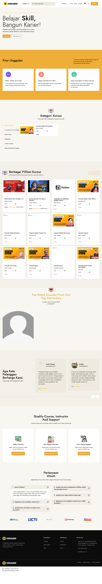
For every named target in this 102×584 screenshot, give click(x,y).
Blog (76, 3)
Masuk (94, 3)
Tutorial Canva (58, 266)
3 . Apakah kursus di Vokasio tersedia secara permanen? (26, 509)
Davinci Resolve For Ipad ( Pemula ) (37, 199)
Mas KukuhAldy (32, 268)
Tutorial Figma (33, 266)
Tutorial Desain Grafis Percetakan (85, 266)
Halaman (64, 3)
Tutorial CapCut (83, 233)
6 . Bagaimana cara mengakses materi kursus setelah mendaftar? (70, 502)
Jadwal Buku (10, 337)
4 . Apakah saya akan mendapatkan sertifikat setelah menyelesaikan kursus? (70, 488)
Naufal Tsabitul (33, 202)
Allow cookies (7, 573)
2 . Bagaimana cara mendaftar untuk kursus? (26, 502)
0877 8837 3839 (82, 548)
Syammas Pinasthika (58, 268)
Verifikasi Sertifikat (96, 562)
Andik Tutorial (8, 268)
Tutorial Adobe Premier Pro (37, 233)
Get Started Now (17, 453)
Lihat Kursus (16, 36)
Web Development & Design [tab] (12, 148)
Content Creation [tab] (9, 143)
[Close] (21, 568)
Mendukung (63, 545)
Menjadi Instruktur (86, 562)
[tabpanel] (59, 130)
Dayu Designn (7, 235)
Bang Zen (80, 269)
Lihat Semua (93, 173)
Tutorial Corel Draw (10, 266)
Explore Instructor (50, 453)
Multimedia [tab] (7, 139)
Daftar (5, 36)
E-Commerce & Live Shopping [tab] (12, 130)
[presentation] (93, 396)
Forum (71, 3)
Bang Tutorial (39, 128)
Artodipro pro (82, 201)
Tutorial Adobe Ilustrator (12, 233)
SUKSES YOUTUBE (8, 201)
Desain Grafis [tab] (8, 134)
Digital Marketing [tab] (9, 125)
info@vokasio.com (82, 552)
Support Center (83, 453)
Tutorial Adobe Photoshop (44, 126)
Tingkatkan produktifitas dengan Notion (61, 199)
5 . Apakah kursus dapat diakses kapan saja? (67, 495)
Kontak (80, 3)
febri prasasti (57, 202)
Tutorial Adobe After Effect (87, 199)
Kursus (25, 3)
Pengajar (79, 562)
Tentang (46, 541)
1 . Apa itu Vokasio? (19, 487)
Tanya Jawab (47, 545)
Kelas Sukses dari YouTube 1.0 (13, 199)
